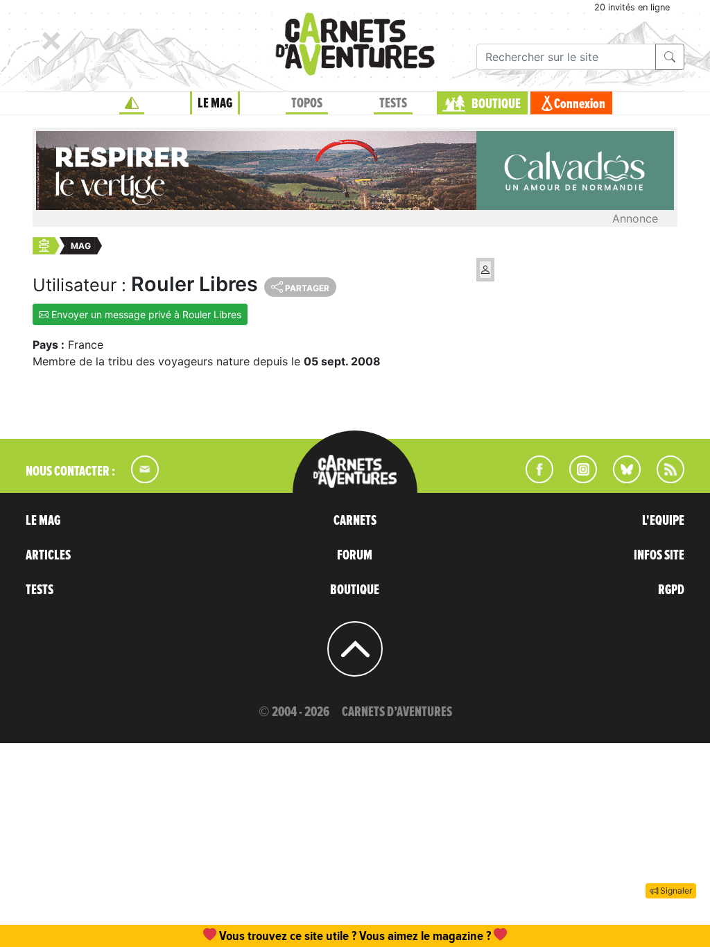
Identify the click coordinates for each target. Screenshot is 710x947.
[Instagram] (577, 479)
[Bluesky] (620, 479)
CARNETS (355, 521)
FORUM (354, 555)
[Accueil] (131, 103)
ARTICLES (48, 555)
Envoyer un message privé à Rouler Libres (145, 314)
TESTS (393, 103)
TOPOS (306, 103)
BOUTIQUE (496, 104)
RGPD (671, 590)
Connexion (579, 104)
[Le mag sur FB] (533, 479)
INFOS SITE (659, 555)
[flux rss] (663, 479)
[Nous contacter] (138, 479)
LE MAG (215, 103)
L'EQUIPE (663, 521)
